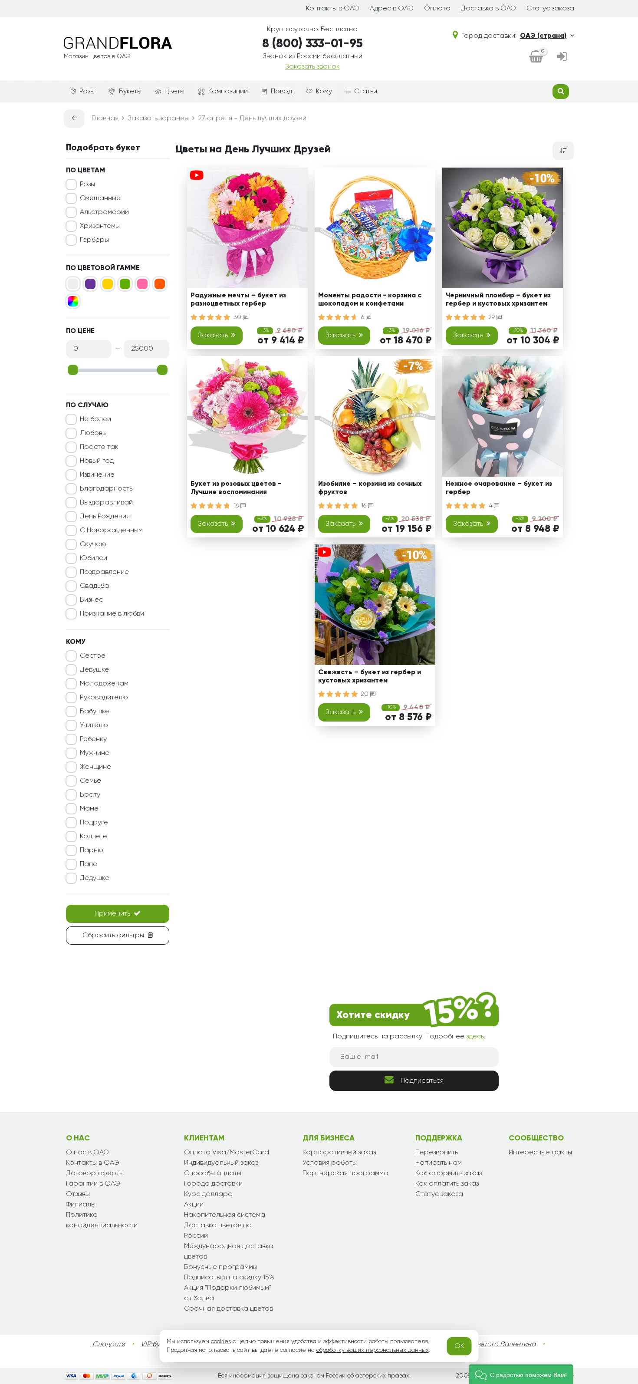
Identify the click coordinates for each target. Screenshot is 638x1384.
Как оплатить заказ (447, 1183)
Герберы (94, 240)
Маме (89, 808)
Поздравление (104, 572)
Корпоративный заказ (339, 1152)
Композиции (228, 91)
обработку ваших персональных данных (372, 1350)
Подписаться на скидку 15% (229, 1277)
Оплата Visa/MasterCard (226, 1152)
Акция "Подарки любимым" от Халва (227, 1293)
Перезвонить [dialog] (436, 1152)
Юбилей (93, 558)
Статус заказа (550, 8)
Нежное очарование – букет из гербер (499, 488)
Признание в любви (112, 613)
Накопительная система (224, 1215)
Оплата (437, 8)
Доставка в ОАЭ (488, 8)
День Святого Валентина (495, 1344)
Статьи (365, 91)
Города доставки (213, 1183)
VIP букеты (157, 1344)
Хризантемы (100, 226)
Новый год (97, 461)
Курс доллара (208, 1194)
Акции (194, 1204)
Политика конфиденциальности (102, 1220)
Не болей (95, 419)
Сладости (108, 1344)
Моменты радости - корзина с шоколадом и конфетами (369, 299)
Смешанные (100, 198)
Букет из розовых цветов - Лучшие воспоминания (236, 488)
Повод (281, 91)
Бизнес (91, 599)
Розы (87, 91)
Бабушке (94, 711)
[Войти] (562, 57)
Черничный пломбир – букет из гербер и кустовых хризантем (498, 299)
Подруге (94, 822)
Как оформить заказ (448, 1173)
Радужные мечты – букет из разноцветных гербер (238, 299)
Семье (90, 781)
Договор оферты (95, 1173)
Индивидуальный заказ (221, 1163)
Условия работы (330, 1163)
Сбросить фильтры (113, 935)
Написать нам (438, 1163)
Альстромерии (104, 212)
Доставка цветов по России (218, 1230)
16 (236, 506)
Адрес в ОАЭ (392, 8)
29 (493, 317)
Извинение (97, 474)
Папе (88, 864)
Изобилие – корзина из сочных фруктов (369, 488)
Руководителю (104, 697)
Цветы (174, 91)
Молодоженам (104, 683)
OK (459, 1346)
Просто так (99, 447)
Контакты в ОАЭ (332, 8)
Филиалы (80, 1204)
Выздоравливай (106, 502)
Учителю (94, 725)
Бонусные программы (220, 1267)
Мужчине (94, 753)
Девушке (94, 669)
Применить (112, 913)
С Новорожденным (111, 530)
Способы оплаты (212, 1173)
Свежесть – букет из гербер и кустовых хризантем (369, 676)
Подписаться (422, 1081)
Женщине (95, 767)
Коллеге (93, 836)
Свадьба (94, 586)
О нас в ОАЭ (87, 1152)
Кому (324, 91)
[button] (521, 1374)
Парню (91, 850)
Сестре (92, 655)
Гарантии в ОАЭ (93, 1183)
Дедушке (94, 878)
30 (238, 317)
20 (365, 694)
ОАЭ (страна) (543, 36)
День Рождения (105, 516)
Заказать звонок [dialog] (312, 66)
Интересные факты (540, 1152)
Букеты (130, 91)
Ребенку (93, 739)
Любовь (92, 433)
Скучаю (93, 544)
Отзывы (78, 1194)
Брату (90, 794)
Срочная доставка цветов (228, 1308)
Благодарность (106, 488)
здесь (475, 1036)
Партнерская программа (345, 1173)
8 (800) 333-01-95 (312, 44)
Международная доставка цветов (228, 1251)
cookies (221, 1341)
